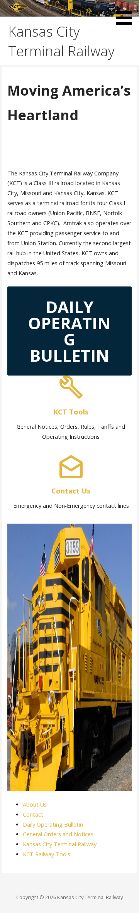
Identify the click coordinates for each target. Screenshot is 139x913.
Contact (33, 814)
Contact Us (70, 490)
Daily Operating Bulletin (53, 824)
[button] (126, 13)
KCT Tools (70, 411)
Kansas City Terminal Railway (60, 844)
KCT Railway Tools (46, 854)
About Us (35, 804)
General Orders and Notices (58, 834)
